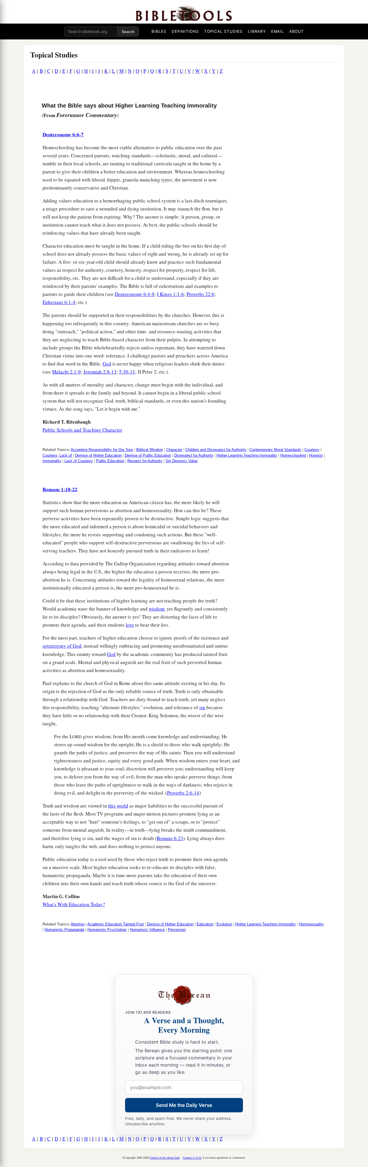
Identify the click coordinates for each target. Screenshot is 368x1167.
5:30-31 (127, 371)
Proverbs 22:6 (200, 294)
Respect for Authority (144, 461)
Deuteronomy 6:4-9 (134, 294)
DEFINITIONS (185, 31)
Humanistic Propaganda (64, 929)
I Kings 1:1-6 (170, 294)
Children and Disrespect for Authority (215, 449)
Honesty (316, 455)
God (107, 363)
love (130, 624)
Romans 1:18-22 (60, 489)
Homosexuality (311, 924)
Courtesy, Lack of (57, 455)
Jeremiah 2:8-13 (99, 371)
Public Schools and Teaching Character (82, 429)
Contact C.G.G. (192, 1157)
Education (205, 924)
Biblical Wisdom (149, 449)
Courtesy (311, 449)
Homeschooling (293, 455)
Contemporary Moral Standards (275, 449)
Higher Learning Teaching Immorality (246, 455)
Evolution (224, 924)
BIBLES (159, 31)
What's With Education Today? (74, 904)
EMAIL (277, 31)
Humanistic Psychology (107, 929)
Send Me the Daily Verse (184, 1105)
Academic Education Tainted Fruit (115, 924)
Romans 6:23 (170, 838)
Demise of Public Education (148, 455)
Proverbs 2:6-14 (183, 792)
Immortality (52, 461)
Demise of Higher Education (98, 455)
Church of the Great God (164, 1157)
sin (202, 707)
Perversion (177, 929)
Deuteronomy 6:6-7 (63, 134)
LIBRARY (257, 31)
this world (118, 805)
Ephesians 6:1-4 (59, 302)
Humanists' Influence (147, 929)
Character (174, 449)
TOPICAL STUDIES (223, 31)
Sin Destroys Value (182, 461)
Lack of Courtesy (78, 461)
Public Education (110, 461)
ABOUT (296, 31)
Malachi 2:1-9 (66, 371)
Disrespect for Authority (193, 455)
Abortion (78, 924)
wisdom (156, 608)
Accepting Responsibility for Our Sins (102, 449)
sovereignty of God (62, 645)
